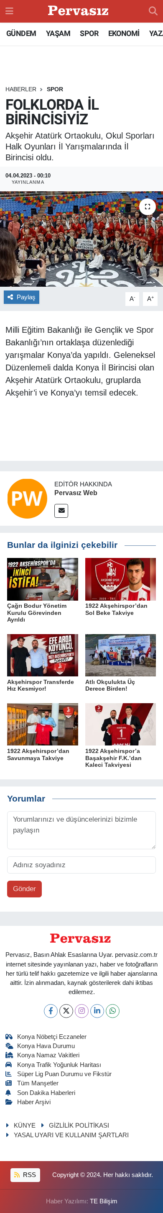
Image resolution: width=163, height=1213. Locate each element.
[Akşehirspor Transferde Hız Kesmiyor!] (42, 655)
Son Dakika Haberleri (46, 1093)
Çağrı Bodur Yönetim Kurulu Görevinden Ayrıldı (36, 612)
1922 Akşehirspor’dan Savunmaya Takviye (38, 754)
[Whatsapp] (113, 1011)
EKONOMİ (124, 33)
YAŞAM (58, 33)
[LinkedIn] (97, 1011)
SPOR (89, 33)
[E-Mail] (61, 511)
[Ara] (153, 11)
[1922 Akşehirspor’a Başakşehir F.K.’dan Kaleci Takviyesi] (120, 724)
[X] (66, 1011)
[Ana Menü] (9, 11)
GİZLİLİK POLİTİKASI (79, 1125)
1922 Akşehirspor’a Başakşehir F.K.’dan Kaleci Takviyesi (113, 758)
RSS (28, 1175)
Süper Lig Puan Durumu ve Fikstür (64, 1074)
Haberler (20, 89)
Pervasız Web (75, 492)
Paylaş (26, 297)
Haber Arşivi (34, 1102)
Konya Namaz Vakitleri (48, 1055)
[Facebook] (51, 1011)
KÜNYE (25, 1125)
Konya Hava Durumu (46, 1046)
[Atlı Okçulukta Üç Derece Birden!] (120, 655)
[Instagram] (82, 1011)
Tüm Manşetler (38, 1083)
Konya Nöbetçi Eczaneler (52, 1036)
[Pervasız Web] (27, 498)
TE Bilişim (103, 1201)
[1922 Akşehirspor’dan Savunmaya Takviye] (42, 724)
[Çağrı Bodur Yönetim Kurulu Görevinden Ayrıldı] (42, 579)
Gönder (24, 889)
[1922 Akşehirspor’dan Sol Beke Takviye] (120, 579)
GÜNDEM (21, 33)
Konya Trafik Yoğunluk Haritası (59, 1064)
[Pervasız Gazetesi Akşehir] (79, 11)
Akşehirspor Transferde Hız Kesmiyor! (40, 685)
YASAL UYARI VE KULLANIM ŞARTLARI (71, 1135)
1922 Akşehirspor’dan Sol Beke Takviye (116, 609)
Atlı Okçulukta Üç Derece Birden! (110, 685)
